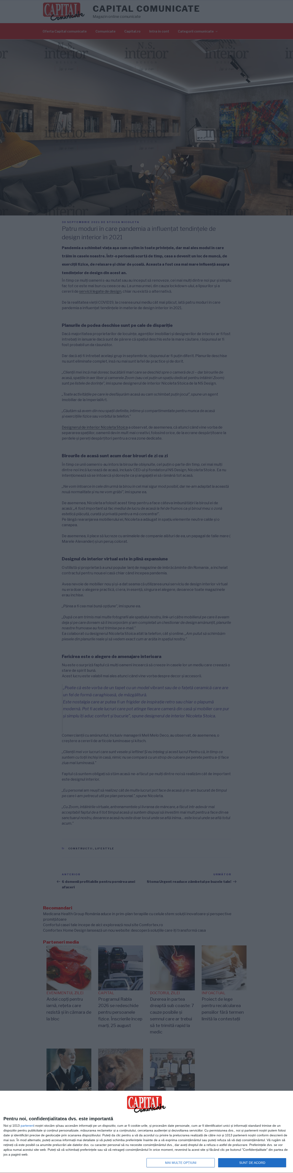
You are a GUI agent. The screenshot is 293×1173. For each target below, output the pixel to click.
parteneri (27, 1125)
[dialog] (146, 1132)
